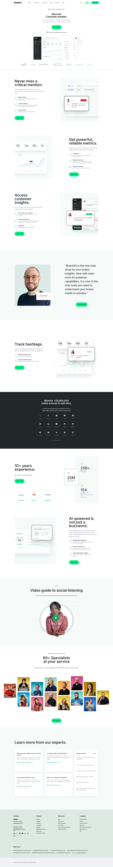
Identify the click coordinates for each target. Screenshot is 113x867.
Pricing (51, 2)
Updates (38, 827)
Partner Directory (62, 823)
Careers (81, 821)
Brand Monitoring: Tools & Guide (40, 850)
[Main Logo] (18, 3)
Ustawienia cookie (40, 833)
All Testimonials (81, 304)
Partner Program (83, 819)
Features (38, 821)
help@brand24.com (17, 823)
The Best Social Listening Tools (58, 850)
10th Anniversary (83, 823)
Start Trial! (95, 2)
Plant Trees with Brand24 (85, 827)
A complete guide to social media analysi (86, 770)
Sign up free (57, 27)
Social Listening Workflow (64, 827)
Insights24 (38, 825)
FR (21, 835)
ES (16, 835)
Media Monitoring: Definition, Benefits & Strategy (43, 852)
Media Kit (82, 825)
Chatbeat (38, 823)
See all (94, 753)
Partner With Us (83, 829)
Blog (63, 2)
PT (18, 835)
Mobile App (39, 831)
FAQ (80, 831)
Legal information (62, 829)
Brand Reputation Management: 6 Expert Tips (77, 850)
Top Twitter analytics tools (82, 782)
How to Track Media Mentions (79, 852)
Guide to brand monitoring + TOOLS (84, 776)
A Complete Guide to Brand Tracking (21, 852)
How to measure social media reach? (85, 765)
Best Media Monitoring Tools (63, 852)
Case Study (60, 825)
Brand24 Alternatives (41, 829)
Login (87, 2)
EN (81, 2)
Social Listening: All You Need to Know (22, 850)
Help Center (60, 821)
